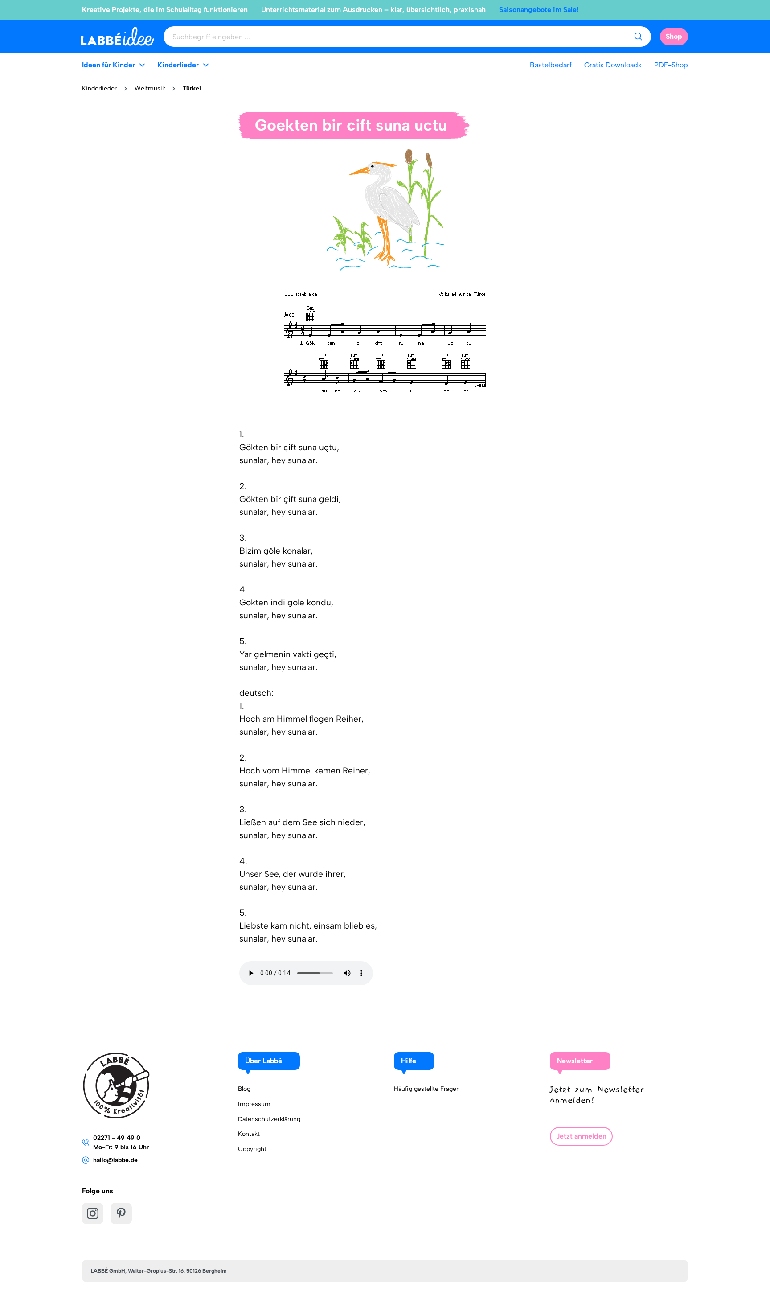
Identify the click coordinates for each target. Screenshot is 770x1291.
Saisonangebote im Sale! (539, 9)
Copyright (252, 1149)
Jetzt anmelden (581, 1136)
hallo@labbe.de (115, 1160)
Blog (244, 1089)
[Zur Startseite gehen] (117, 36)
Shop (674, 36)
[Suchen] (638, 36)
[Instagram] (92, 1213)
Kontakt (249, 1134)
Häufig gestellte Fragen (427, 1089)
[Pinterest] (121, 1213)
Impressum (254, 1104)
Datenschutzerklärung (269, 1119)
